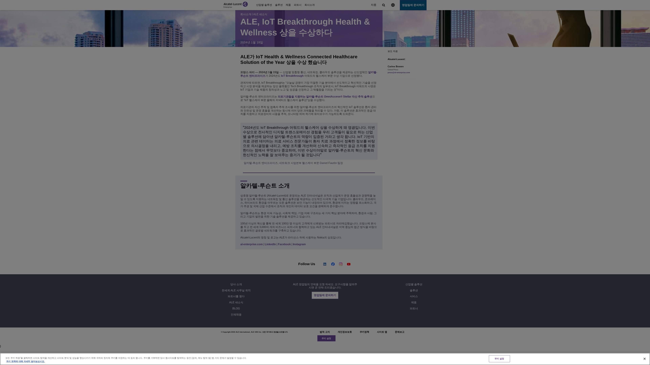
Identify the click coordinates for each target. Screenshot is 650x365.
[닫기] (644, 358)
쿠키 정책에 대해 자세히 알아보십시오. (25, 361)
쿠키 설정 (499, 358)
